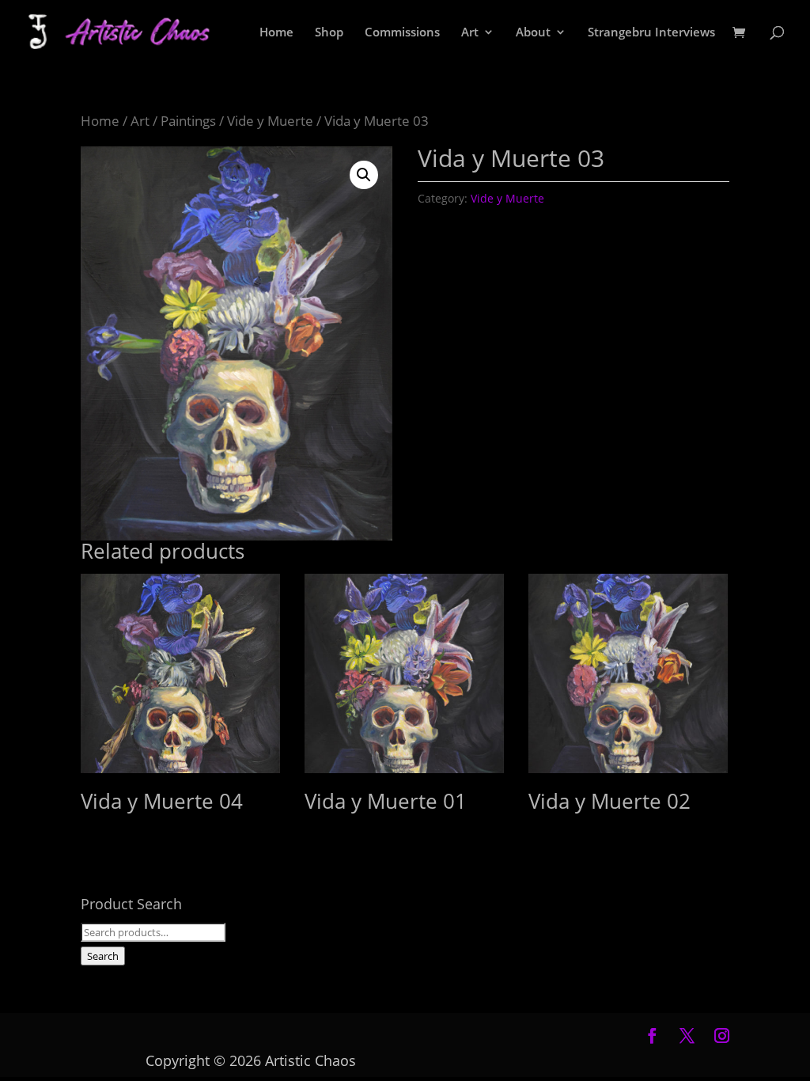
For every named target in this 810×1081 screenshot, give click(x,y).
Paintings (188, 121)
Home (276, 33)
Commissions (402, 33)
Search (103, 956)
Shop (329, 33)
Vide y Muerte (270, 121)
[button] (364, 175)
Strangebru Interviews (651, 33)
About (533, 33)
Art (470, 33)
